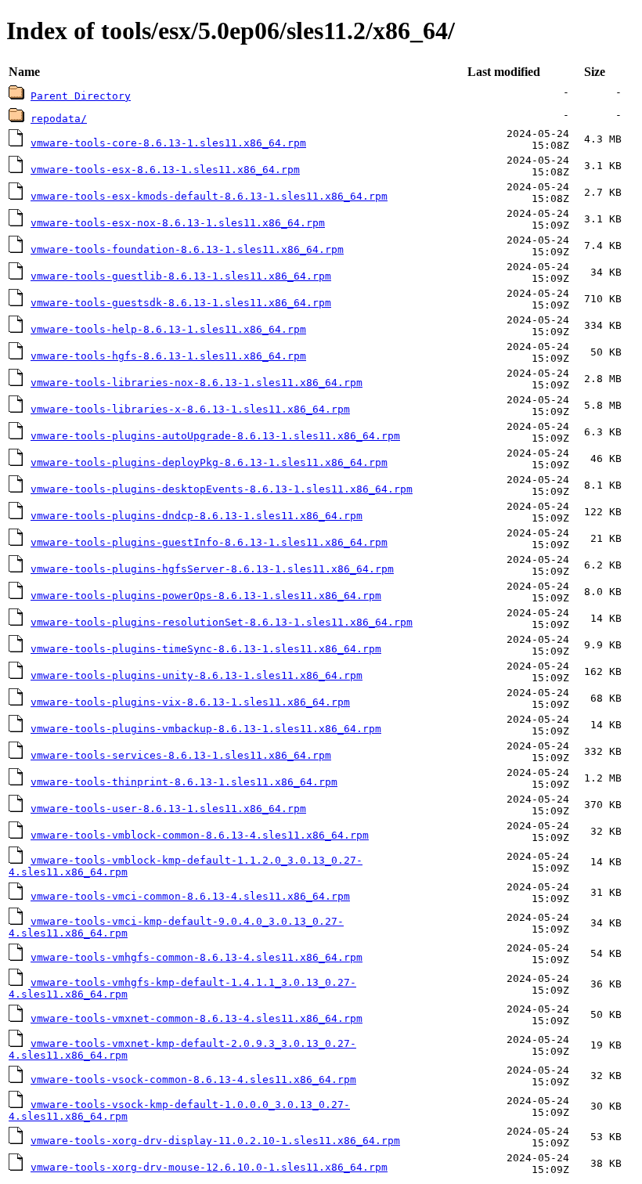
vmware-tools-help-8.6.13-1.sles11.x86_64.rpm (168, 329)
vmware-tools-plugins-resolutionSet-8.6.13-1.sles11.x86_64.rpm (222, 622)
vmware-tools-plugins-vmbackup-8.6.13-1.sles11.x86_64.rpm (206, 729)
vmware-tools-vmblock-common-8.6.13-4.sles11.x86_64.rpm (200, 835)
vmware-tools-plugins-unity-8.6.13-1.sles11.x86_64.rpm (196, 675)
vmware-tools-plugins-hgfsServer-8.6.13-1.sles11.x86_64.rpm (212, 569)
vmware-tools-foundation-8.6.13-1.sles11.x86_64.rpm (187, 249)
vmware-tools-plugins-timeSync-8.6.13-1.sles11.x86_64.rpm (206, 649)
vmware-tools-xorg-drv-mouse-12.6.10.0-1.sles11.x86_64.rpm (209, 1167)
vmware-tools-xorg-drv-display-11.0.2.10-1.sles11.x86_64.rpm (215, 1140)
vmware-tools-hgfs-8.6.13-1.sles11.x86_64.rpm (168, 356)
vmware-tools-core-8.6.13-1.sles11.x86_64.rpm (168, 143)
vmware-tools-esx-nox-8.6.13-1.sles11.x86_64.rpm (178, 223)
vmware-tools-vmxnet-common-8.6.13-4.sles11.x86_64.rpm (196, 1018)
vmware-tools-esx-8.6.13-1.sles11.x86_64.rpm (165, 169)
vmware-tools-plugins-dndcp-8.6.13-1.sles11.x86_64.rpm (196, 516)
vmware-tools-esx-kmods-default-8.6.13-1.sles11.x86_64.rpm (209, 196)
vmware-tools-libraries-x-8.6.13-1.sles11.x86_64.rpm (190, 409)
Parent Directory (81, 96)
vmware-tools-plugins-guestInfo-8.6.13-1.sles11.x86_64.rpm (209, 542)
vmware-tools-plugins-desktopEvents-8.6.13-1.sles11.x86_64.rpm (222, 489)
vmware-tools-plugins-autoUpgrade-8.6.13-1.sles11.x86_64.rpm (215, 436)
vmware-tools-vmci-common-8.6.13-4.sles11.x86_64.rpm (190, 896)
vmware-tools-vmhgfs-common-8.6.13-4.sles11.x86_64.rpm (196, 957)
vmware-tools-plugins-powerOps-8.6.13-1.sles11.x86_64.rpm (206, 595)
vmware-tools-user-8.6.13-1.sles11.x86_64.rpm (168, 808)
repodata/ (59, 119)
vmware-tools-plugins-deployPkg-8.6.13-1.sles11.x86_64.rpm (209, 462)
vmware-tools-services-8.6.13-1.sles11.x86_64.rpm (181, 755)
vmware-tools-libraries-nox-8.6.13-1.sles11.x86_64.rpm (196, 382)
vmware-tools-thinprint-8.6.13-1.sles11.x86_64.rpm (184, 782)
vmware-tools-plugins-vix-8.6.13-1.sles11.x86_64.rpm (190, 702)
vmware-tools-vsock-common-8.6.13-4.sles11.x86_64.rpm (193, 1079)
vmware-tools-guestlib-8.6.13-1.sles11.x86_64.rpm (181, 276)
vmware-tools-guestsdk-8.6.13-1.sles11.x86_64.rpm (181, 303)
